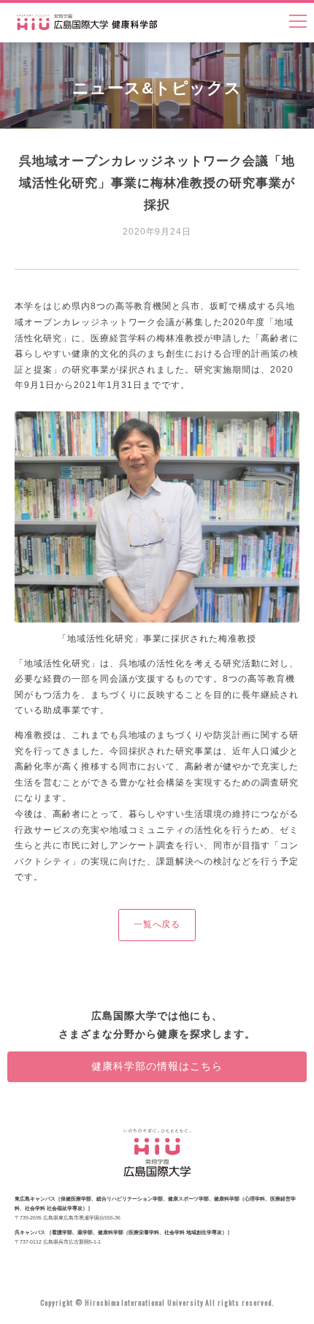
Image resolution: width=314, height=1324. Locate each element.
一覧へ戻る (157, 924)
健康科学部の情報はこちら (157, 1066)
